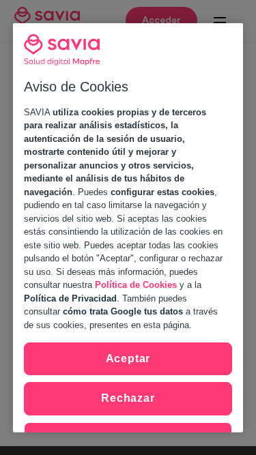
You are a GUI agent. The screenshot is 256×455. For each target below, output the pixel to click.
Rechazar (127, 398)
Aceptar (128, 358)
